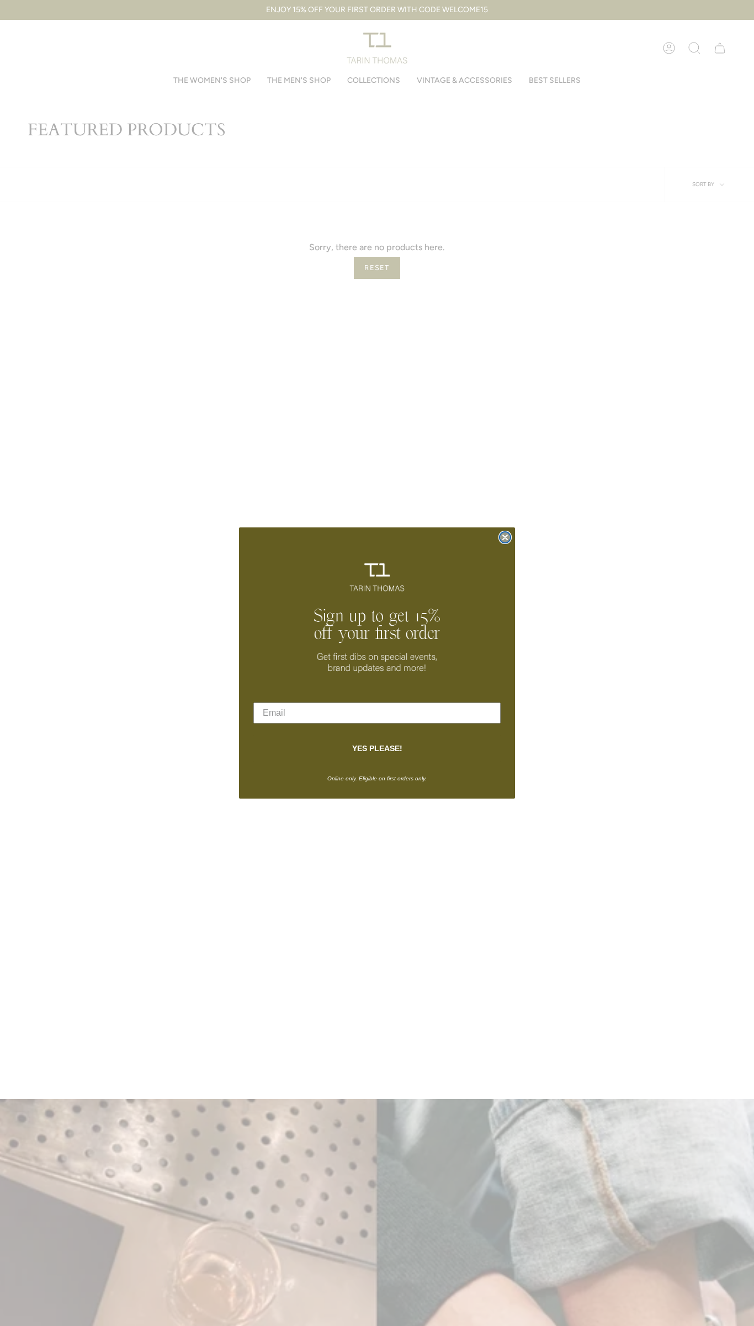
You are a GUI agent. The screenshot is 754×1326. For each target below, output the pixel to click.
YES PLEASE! (377, 748)
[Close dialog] (505, 537)
